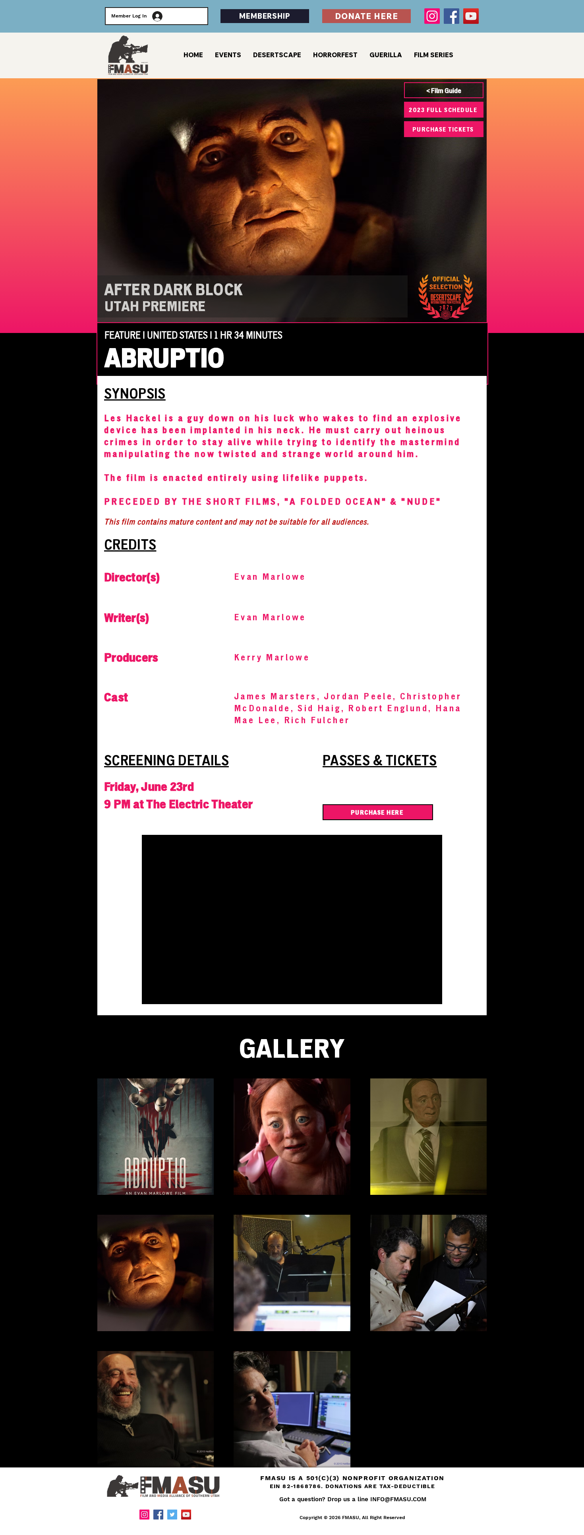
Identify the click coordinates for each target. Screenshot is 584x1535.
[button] (433, 55)
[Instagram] (432, 16)
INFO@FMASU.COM (398, 1499)
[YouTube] (471, 16)
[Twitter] (172, 1515)
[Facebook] (451, 16)
